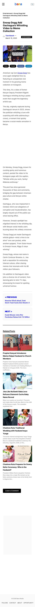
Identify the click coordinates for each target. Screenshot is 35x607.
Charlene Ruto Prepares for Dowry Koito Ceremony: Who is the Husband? (17, 467)
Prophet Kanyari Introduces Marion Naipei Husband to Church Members (17, 356)
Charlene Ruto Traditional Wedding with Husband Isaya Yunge (15, 431)
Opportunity (28, 603)
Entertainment (7, 13)
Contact (12, 603)
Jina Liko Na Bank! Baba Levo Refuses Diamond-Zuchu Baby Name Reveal (16, 394)
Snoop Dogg (22, 73)
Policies (5, 603)
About (19, 603)
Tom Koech (10, 36)
